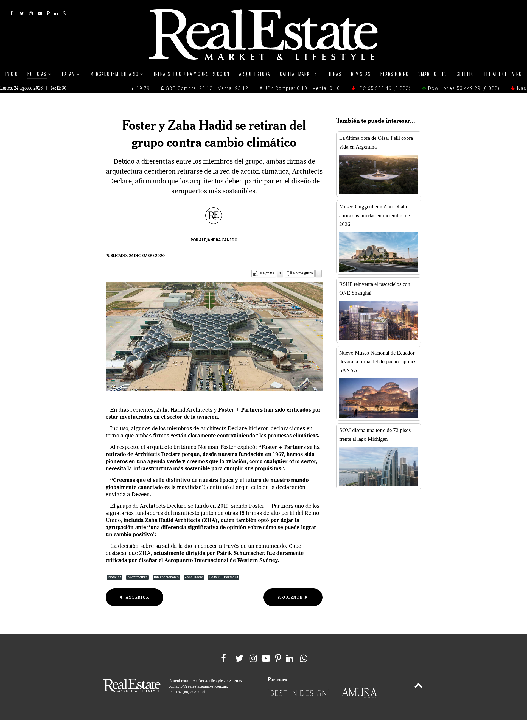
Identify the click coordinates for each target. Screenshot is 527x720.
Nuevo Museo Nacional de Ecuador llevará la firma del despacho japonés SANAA (377, 361)
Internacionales (166, 577)
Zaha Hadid (194, 577)
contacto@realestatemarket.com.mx (198, 686)
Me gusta (266, 273)
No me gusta (303, 273)
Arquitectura (137, 577)
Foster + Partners (223, 577)
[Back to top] (418, 686)
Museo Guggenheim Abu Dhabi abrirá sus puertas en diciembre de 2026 (374, 215)
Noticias (114, 577)
